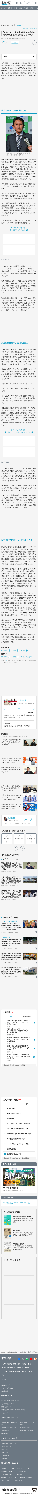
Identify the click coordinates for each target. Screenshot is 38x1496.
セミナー (10, 1367)
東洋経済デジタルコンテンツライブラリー (14, 1410)
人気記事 (6, 1012)
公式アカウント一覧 (23, 1468)
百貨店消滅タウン (13, 1108)
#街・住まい (28, 1203)
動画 (32, 8)
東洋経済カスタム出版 (26, 1430)
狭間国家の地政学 (18, 1244)
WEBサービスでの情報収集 (17, 1471)
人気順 (26, 8)
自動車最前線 (11, 1149)
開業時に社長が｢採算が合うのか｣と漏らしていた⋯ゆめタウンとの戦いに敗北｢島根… (18, 1039)
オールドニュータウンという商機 (18, 1144)
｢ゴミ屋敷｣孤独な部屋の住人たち (18, 1128)
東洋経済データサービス (8, 1427)
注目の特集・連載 (9, 1164)
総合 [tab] (11, 1016)
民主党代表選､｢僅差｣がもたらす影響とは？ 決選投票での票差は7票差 (11, 770)
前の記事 (25, 28)
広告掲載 (4, 1471)
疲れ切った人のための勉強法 (22, 1216)
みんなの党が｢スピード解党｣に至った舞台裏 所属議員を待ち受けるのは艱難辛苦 (11, 788)
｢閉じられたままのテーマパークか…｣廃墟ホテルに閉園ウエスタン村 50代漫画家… (18, 1030)
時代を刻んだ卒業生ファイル (16, 1139)
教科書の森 (4, 1433)
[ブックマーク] (34, 42)
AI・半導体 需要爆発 (10, 1188)
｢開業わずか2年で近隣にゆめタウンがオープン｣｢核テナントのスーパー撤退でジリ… (18, 1022)
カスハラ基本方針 (6, 1480)
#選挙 (14, 650)
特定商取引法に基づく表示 (9, 1477)
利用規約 (4, 1458)
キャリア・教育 (27, 1371)
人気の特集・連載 (10, 1100)
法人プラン (4, 1452)
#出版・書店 (25, 656)
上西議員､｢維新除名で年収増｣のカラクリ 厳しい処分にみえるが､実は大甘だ (11, 742)
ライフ (3, 1375)
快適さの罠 (16, 1230)
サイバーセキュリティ (8, 1388)
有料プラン (4, 1449)
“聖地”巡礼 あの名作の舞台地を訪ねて (19, 1134)
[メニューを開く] (36, 3)
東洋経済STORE (6, 1407)
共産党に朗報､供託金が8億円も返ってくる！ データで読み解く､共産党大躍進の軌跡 (11, 797)
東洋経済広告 (5, 1430)
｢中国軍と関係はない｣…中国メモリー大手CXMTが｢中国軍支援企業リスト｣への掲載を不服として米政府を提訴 (11, 971)
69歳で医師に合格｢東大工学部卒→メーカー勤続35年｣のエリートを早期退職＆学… (18, 1047)
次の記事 (32, 28)
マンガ (3, 1367)
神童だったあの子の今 (14, 1113)
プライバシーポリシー (8, 1474)
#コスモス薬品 (8, 1203)
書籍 (26, 1367)
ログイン (28, 3)
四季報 (19, 1367)
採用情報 (11, 1468)
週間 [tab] (27, 1104)
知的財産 (19, 1474)
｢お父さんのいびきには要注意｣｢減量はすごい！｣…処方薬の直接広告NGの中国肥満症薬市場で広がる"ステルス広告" (11, 957)
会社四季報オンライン (8, 1404)
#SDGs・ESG (18, 1203)
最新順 (10, 8)
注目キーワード (9, 1197)
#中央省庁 (4, 656)
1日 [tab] (11, 1104)
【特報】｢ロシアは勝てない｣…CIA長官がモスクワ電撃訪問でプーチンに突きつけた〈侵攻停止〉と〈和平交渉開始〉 (11, 926)
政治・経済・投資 (8, 25)
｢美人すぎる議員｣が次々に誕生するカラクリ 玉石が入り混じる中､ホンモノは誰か (11, 760)
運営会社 (4, 1468)
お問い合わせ (18, 1480)
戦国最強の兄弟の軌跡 (14, 1154)
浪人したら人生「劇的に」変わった (18, 1123)
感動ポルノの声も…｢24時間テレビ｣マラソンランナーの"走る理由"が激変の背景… (18, 1056)
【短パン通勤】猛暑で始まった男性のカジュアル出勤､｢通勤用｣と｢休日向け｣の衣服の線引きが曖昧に (11, 943)
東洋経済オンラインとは (8, 1443)
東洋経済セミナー (25, 1427)
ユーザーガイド (6, 1455)
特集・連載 (18, 8)
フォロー (14, 42)
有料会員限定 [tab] (27, 1016)
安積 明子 (4, 41)
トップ (3, 8)
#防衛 (14, 656)
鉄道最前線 (10, 1118)
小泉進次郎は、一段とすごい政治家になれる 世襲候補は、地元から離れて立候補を (11, 807)
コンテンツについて (7, 1446)
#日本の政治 (19, 25)
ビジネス (4, 1371)
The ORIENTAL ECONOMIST (10, 1401)
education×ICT (5, 1385)
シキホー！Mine (6, 1413)
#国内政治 (4, 650)
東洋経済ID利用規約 (26, 1477)
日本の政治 (22, 700)
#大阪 (23, 650)
